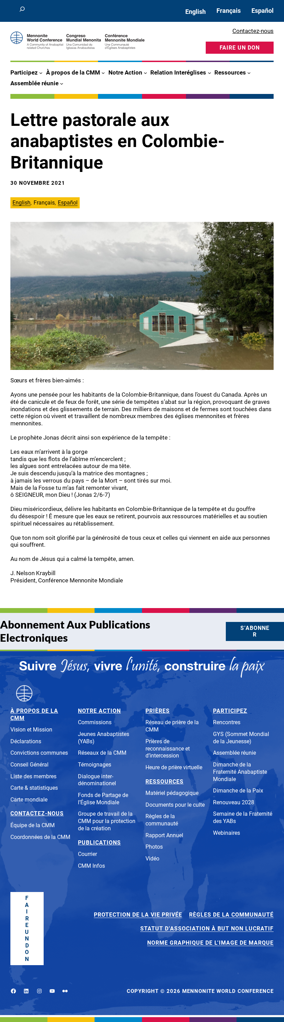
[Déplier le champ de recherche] (22, 11)
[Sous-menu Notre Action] (145, 73)
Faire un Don (27, 928)
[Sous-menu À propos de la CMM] (103, 73)
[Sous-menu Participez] (41, 73)
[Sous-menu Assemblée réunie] (61, 83)
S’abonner (254, 631)
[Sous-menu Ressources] (249, 73)
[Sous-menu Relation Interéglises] (209, 73)
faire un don (240, 47)
